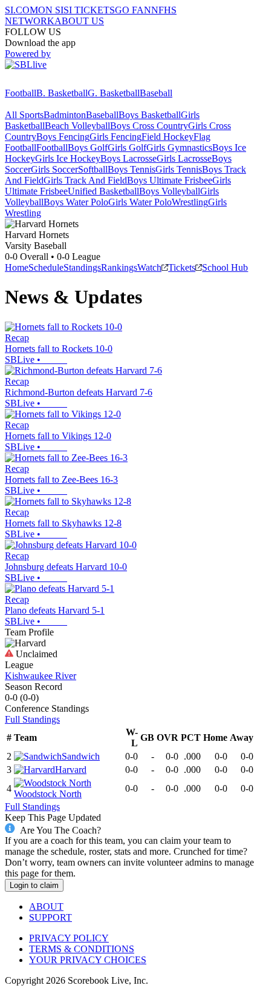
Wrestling (190, 202)
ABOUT (46, 906)
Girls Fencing (115, 136)
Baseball (156, 93)
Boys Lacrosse (128, 158)
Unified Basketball (103, 191)
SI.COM (21, 10)
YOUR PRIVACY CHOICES (87, 960)
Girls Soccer (54, 169)
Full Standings (32, 719)
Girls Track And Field (85, 180)
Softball (93, 169)
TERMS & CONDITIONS (81, 949)
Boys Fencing (62, 136)
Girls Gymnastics (179, 147)
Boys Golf (88, 147)
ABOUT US (79, 21)
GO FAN (133, 10)
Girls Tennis (178, 169)
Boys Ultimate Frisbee (169, 180)
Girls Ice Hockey (67, 158)
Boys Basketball (150, 115)
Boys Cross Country (149, 126)
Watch (149, 267)
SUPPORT (50, 917)
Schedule (45, 267)
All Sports (24, 115)
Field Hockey (167, 136)
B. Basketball (62, 93)
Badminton (65, 115)
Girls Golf (127, 147)
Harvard (70, 769)
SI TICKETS (89, 10)
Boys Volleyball (169, 191)
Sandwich (81, 756)
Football (20, 93)
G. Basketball (114, 93)
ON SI (50, 10)
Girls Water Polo (140, 202)
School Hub (225, 267)
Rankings (119, 267)
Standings (82, 267)
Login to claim (34, 885)
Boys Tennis (131, 169)
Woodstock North (48, 794)
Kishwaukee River (40, 676)
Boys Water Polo (76, 202)
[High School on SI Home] (51, 82)
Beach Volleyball (77, 126)
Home (16, 267)
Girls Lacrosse (184, 158)
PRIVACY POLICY (69, 938)
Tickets (181, 267)
